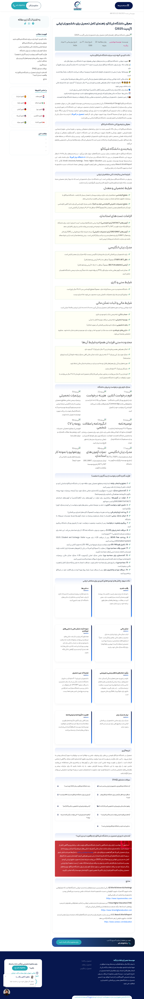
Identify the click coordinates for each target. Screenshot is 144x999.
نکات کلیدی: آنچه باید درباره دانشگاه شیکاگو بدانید (30, 39)
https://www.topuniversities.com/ (119, 898)
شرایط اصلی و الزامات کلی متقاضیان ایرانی (32, 47)
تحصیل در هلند (86, 964)
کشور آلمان (20, 109)
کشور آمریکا (20, 116)
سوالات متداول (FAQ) (39, 68)
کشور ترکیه (20, 103)
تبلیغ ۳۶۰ (90, 997)
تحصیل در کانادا (86, 961)
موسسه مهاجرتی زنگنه (85, 852)
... (46, 138)
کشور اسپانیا (20, 96)
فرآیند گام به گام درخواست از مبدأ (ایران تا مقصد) (31, 54)
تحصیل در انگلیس (85, 968)
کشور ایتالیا (38, 103)
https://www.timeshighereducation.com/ (116, 910)
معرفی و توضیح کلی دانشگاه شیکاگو (34, 43)
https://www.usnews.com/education (118, 922)
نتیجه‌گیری (43, 65)
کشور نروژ (39, 109)
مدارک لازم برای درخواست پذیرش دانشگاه (33, 50)
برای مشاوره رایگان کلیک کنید (69, 942)
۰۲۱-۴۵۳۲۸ (123, 943)
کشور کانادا (38, 122)
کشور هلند (39, 96)
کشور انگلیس (38, 116)
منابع (45, 79)
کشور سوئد (20, 122)
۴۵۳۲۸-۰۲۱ (21, 968)
